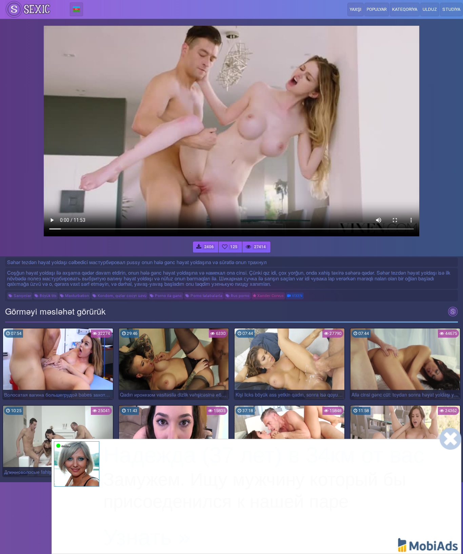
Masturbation (76, 296)
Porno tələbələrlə (205, 296)
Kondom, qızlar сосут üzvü (121, 296)
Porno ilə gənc (168, 296)
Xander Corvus (270, 296)
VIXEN (296, 296)
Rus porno (239, 296)
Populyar (377, 9)
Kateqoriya (404, 9)
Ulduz (430, 9)
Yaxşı (355, 9)
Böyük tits (48, 296)
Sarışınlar (22, 296)
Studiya (451, 9)
